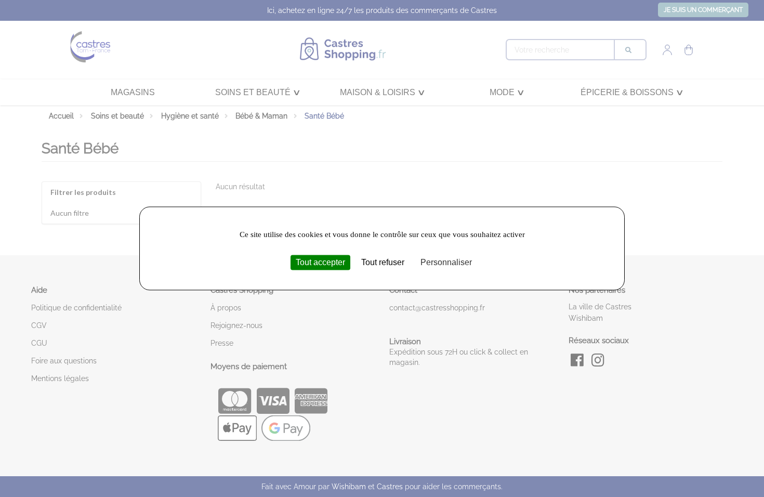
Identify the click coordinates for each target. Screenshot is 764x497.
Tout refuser (382, 262)
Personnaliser (446, 262)
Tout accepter (320, 262)
